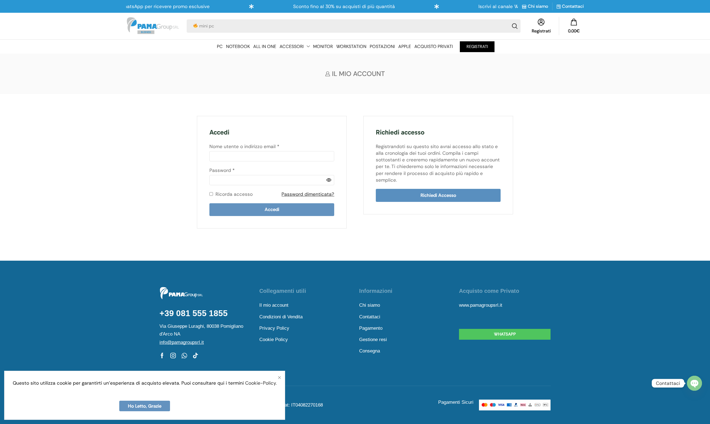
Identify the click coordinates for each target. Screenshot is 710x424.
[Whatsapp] (184, 355)
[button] (574, 26)
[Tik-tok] (195, 355)
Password (222, 170)
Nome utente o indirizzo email (244, 146)
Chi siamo (538, 6)
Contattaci (573, 6)
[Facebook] (162, 355)
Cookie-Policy (260, 383)
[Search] (514, 26)
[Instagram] (173, 355)
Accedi (272, 209)
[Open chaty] (694, 383)
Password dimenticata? (308, 194)
